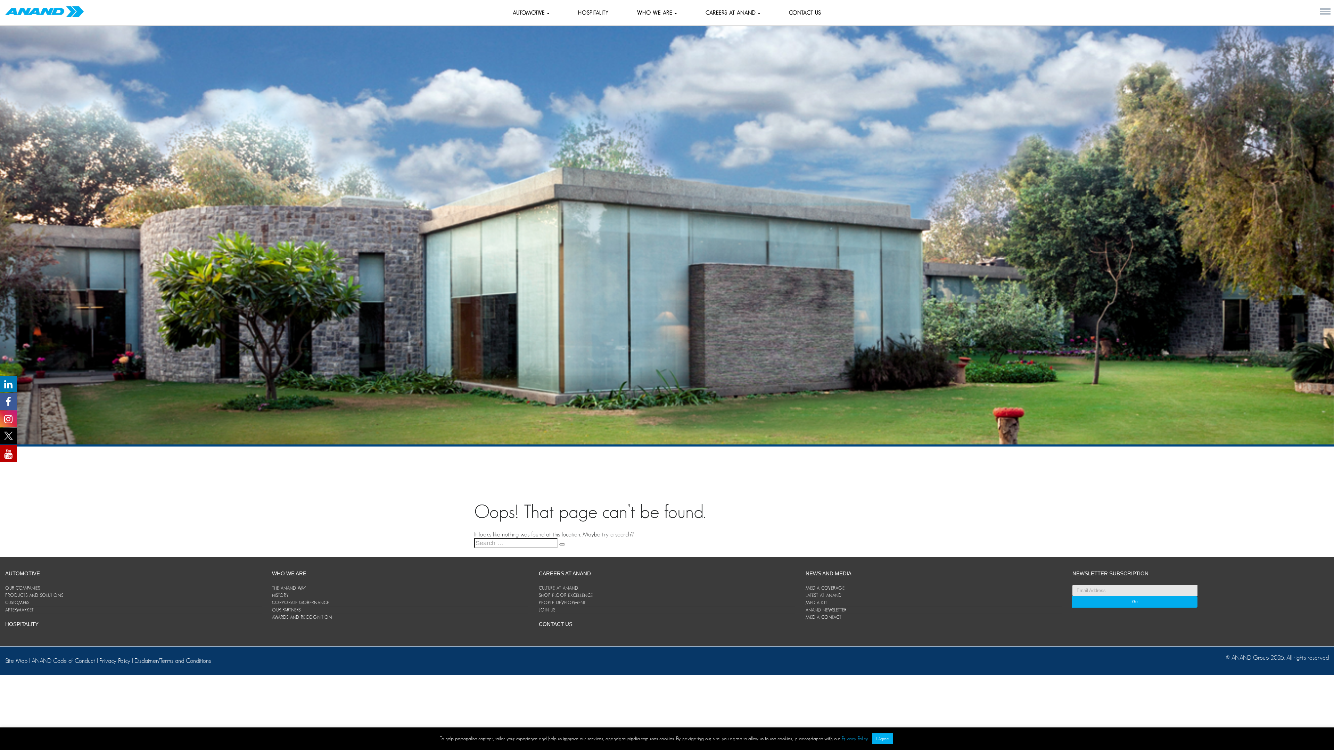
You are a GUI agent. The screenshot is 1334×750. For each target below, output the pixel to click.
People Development (562, 602)
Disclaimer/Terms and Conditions (172, 660)
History (280, 595)
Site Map (17, 660)
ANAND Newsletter (826, 609)
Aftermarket (19, 609)
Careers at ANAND (732, 13)
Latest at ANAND (824, 595)
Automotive (530, 13)
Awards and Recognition (302, 617)
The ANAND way (289, 588)
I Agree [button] (882, 738)
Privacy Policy (114, 660)
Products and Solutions (34, 595)
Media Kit (816, 602)
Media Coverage (825, 588)
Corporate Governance (300, 602)
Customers (17, 602)
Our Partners (286, 609)
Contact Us (805, 13)
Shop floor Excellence (566, 595)
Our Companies (22, 588)
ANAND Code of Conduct (64, 660)
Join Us (547, 609)
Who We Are (289, 573)
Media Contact (824, 617)
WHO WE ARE (655, 13)
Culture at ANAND (558, 588)
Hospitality (593, 13)
